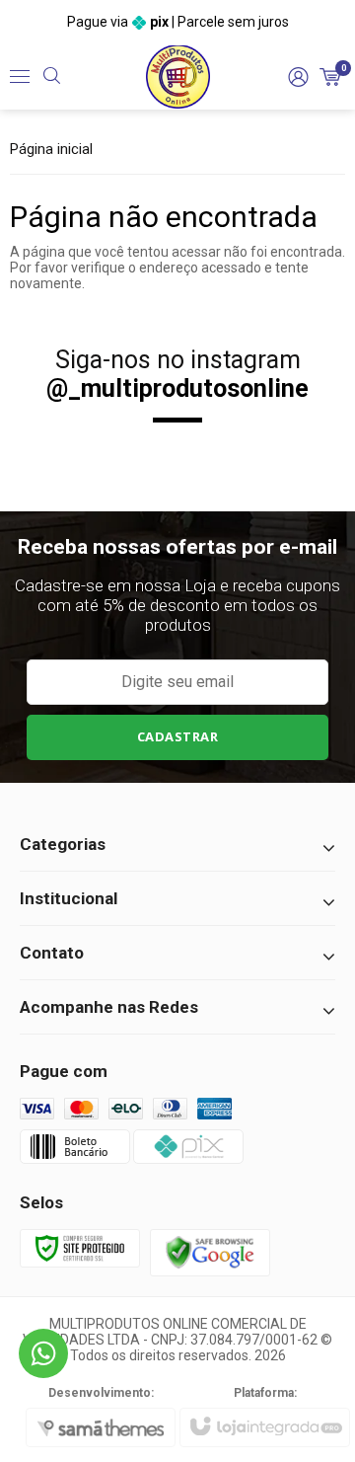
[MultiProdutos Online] (178, 76)
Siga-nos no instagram (177, 374)
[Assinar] (177, 737)
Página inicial (51, 149)
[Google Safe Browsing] (210, 1252)
